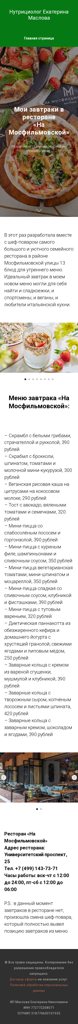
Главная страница (39, 38)
